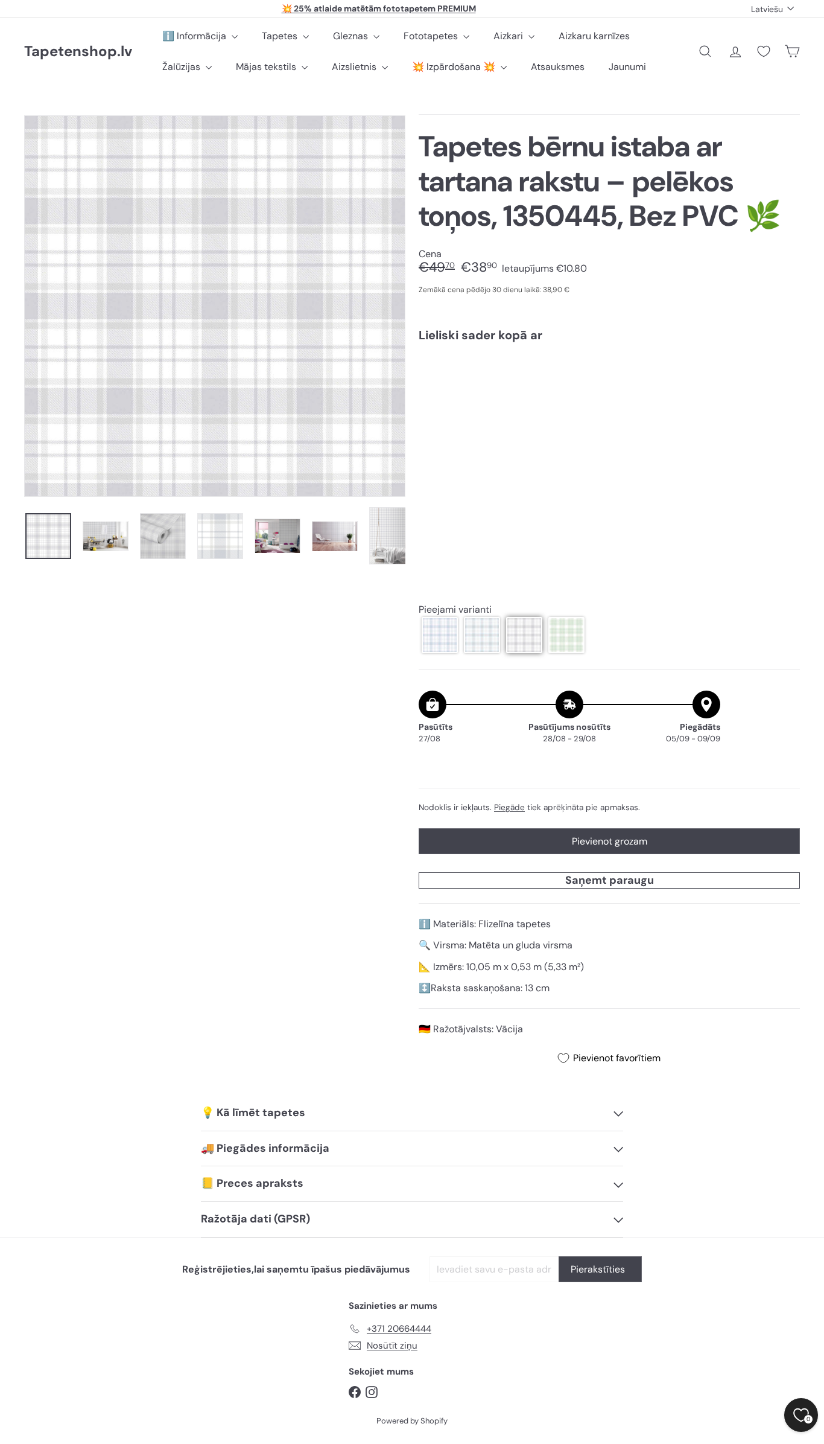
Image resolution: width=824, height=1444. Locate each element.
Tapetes (281, 36)
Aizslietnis (355, 66)
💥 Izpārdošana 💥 (455, 66)
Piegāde (509, 807)
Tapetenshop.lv (78, 51)
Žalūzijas (182, 66)
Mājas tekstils (267, 66)
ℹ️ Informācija (195, 36)
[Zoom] (215, 306)
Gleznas (351, 36)
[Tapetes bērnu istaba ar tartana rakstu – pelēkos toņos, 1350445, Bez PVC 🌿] (609, 394)
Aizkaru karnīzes (594, 36)
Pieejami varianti (455, 609)
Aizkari (509, 36)
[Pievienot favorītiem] (784, 376)
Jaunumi (627, 66)
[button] (440, 635)
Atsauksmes (558, 66)
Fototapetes (432, 36)
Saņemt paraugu (609, 880)
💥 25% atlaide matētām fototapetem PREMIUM (379, 8)
